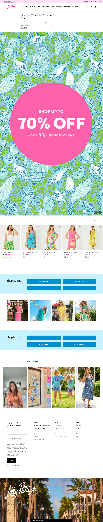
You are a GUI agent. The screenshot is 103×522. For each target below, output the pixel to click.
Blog (77, 436)
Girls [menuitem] (43, 6)
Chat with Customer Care (43, 425)
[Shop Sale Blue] (40, 310)
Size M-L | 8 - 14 (44, 288)
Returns (36, 433)
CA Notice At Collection (52, 474)
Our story (78, 425)
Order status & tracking (40, 428)
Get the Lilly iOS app (60, 436)
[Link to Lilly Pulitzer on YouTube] (15, 465)
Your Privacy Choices (79, 474)
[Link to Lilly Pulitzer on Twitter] (12, 465)
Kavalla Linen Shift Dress (70, 252)
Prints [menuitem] (76, 6)
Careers (78, 428)
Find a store (58, 425)
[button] (100, 1)
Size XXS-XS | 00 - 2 (44, 281)
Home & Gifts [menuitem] (66, 6)
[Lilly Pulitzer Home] (11, 6)
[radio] (3, 257)
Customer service (39, 439)
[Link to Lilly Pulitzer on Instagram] (7, 465)
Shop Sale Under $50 (79, 338)
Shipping (36, 431)
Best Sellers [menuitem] (32, 6)
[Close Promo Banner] (2, 1)
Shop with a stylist (59, 428)
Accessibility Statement (32, 474)
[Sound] (96, 212)
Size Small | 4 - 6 (79, 281)
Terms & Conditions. (13, 444)
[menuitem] (83, 6)
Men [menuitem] (72, 6)
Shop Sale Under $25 (44, 338)
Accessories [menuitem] (58, 6)
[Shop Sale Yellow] (62, 310)
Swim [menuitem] (52, 6)
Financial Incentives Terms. (13, 455)
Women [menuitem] (38, 6)
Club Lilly (57, 431)
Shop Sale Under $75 (44, 344)
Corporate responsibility (82, 433)
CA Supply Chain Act (92, 474)
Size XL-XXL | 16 (79, 288)
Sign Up (11, 460)
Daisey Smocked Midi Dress (92, 252)
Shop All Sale (24, 27)
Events (77, 431)
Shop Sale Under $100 (79, 344)
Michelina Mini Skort (8, 252)
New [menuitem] (27, 6)
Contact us (37, 436)
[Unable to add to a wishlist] (18, 227)
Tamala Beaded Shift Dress (30, 252)
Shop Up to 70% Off (57, 1)
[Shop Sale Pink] (17, 310)
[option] (10, 237)
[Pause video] (100, 212)
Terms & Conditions (21, 474)
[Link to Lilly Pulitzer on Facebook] (10, 465)
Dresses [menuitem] (48, 6)
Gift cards (57, 433)
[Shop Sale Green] (85, 310)
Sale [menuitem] (23, 6)
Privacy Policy (22, 442)
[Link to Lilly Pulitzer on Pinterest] (18, 465)
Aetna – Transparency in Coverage (66, 474)
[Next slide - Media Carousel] (101, 385)
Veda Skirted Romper (49, 252)
